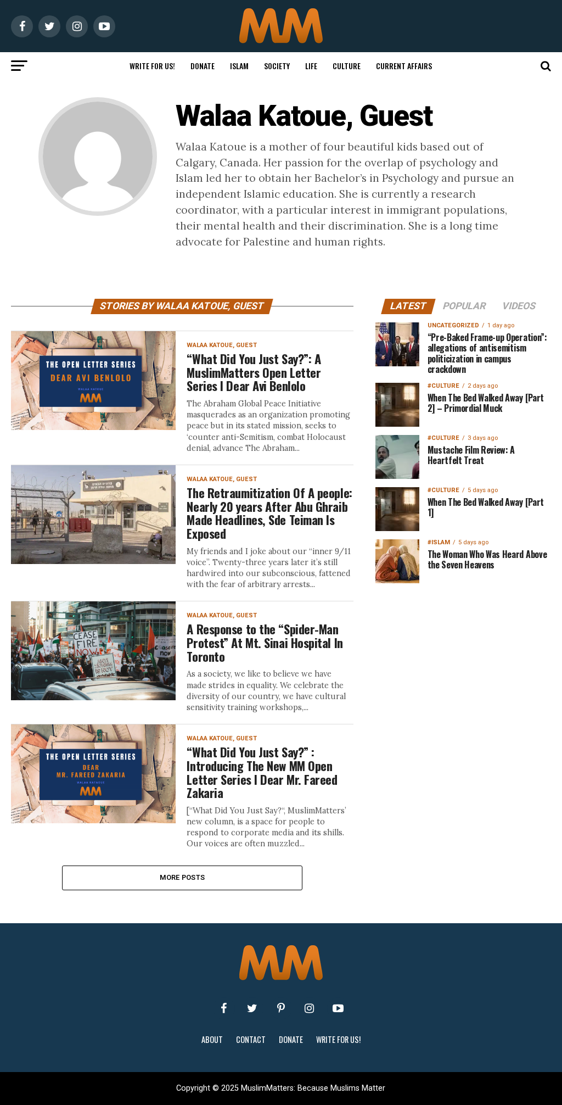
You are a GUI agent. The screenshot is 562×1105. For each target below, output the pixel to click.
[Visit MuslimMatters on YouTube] (338, 1008)
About (212, 1039)
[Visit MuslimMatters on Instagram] (310, 1008)
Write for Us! (152, 65)
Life (311, 65)
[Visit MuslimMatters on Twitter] (252, 1008)
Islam (239, 65)
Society (277, 65)
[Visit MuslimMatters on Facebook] (224, 1008)
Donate (202, 65)
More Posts (182, 877)
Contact (251, 1039)
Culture (347, 65)
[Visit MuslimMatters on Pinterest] (281, 1008)
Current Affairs (404, 65)
